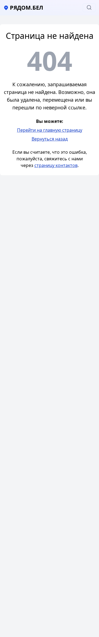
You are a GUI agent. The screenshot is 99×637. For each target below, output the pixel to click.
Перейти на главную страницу (49, 130)
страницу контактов (56, 165)
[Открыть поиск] (89, 7)
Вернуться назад (50, 139)
